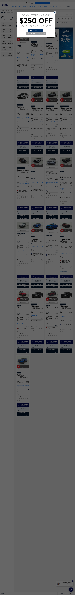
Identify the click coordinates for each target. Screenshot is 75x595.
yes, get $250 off (35, 30)
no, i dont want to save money (36, 33)
